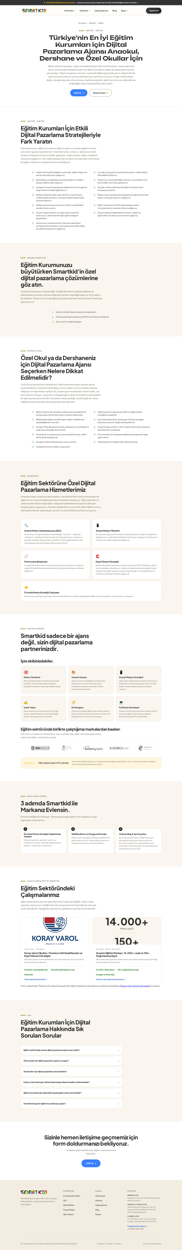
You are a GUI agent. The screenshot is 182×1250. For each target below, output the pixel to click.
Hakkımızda (100, 1196)
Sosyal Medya (69, 1210)
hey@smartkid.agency (137, 1226)
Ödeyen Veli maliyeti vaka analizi (134, 986)
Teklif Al (79, 93)
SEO (65, 1200)
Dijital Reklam (68, 1205)
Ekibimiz (98, 1200)
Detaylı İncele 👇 (100, 93)
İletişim (98, 1214)
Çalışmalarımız (101, 10)
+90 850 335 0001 (135, 1229)
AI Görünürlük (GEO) (71, 1196)
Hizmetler (69, 10)
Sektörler (85, 10)
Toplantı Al (153, 10)
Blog (114, 10)
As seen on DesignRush (152, 1244)
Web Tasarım (68, 1214)
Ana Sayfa (82, 23)
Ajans (124, 10)
